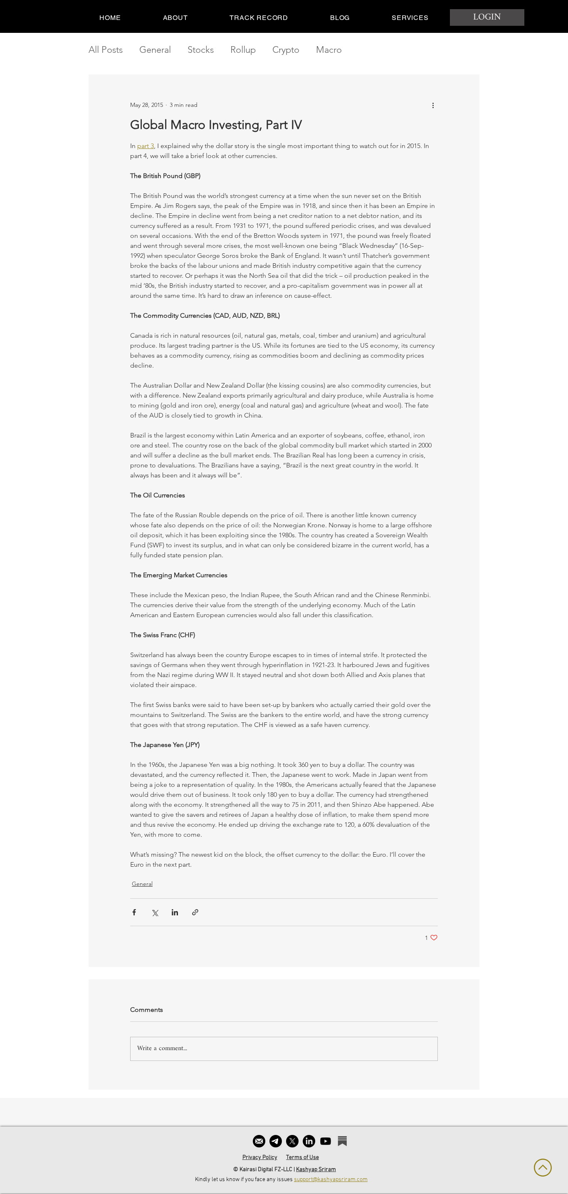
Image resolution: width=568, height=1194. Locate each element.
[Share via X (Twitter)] (154, 912)
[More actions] (433, 105)
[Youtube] (325, 1141)
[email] (259, 1141)
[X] (292, 1141)
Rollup (243, 49)
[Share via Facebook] (134, 912)
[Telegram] (275, 1141)
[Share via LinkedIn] (175, 912)
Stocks (201, 49)
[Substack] (342, 1141)
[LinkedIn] (309, 1141)
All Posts (106, 49)
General (155, 49)
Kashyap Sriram (316, 1169)
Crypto (285, 49)
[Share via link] (195, 912)
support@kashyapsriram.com (331, 1179)
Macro (329, 49)
